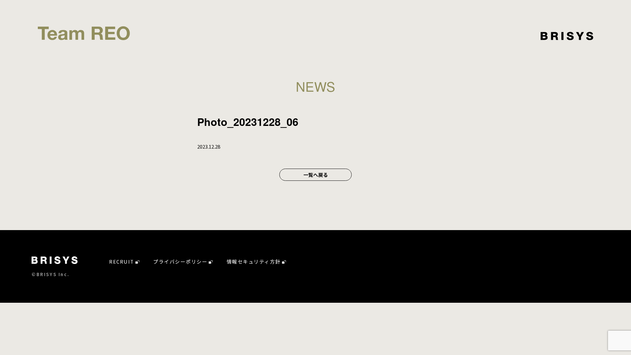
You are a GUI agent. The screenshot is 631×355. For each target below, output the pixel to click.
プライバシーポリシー (180, 261)
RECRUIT (121, 261)
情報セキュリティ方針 (254, 261)
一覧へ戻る (315, 174)
